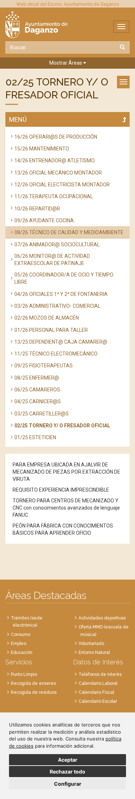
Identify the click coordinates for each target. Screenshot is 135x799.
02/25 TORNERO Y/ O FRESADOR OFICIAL (62, 425)
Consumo (20, 634)
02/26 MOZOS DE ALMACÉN (46, 318)
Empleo (18, 643)
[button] (67, 63)
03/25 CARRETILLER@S (41, 414)
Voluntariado (91, 643)
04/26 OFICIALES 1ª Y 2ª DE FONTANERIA (61, 294)
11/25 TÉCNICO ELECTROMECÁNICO (56, 354)
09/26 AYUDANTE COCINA (44, 220)
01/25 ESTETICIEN (35, 437)
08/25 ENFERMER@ (36, 378)
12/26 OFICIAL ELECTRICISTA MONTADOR (62, 184)
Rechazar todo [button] (67, 771)
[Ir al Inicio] (67, 24)
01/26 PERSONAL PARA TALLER (51, 330)
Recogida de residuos (34, 692)
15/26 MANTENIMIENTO (41, 149)
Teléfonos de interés (100, 674)
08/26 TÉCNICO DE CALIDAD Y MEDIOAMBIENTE (68, 232)
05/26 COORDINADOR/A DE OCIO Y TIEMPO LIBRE (63, 278)
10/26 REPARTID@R (37, 209)
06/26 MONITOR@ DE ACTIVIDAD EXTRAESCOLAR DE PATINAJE (52, 259)
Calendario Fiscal (96, 692)
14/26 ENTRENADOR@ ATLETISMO (54, 160)
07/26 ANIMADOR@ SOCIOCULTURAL (57, 244)
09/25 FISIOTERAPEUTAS (43, 365)
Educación (21, 652)
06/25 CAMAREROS (37, 389)
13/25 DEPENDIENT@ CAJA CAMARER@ (60, 342)
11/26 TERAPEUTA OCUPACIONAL (53, 196)
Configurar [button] (67, 784)
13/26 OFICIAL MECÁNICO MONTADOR (58, 173)
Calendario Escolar (97, 701)
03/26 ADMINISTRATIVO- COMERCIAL (57, 306)
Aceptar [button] (67, 760)
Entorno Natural (94, 652)
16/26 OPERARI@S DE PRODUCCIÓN (55, 137)
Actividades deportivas (102, 618)
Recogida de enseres (33, 683)
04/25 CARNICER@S (37, 401)
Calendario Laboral (97, 683)
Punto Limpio (24, 674)
